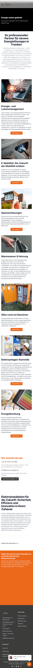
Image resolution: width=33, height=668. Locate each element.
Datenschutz (5, 651)
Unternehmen (21, 618)
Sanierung (20, 623)
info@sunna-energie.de (8, 638)
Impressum (5, 648)
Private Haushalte (22, 616)
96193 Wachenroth (7, 631)
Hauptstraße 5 (6, 628)
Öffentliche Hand (22, 621)
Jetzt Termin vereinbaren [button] (9, 479)
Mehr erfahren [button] (15, 133)
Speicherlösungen (22, 626)
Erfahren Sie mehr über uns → (10, 543)
